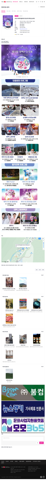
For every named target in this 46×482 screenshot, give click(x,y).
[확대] (43, 240)
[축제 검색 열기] (40, 2)
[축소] (43, 249)
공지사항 (11, 461)
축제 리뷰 (26, 1)
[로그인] (36, 2)
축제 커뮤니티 (31, 1)
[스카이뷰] (42, 238)
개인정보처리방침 (28, 461)
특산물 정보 (25, 11)
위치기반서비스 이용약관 (36, 461)
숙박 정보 (14, 11)
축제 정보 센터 (15, 1)
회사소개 (2, 461)
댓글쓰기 (41, 442)
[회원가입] (38, 2)
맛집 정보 (9, 11)
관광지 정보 (19, 11)
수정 (36, 269)
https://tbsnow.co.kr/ (23, 28)
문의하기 (2, 462)
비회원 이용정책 (21, 461)
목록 (43, 269)
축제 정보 (3, 11)
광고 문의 (7, 461)
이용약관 (16, 461)
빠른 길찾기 (23, 247)
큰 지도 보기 (18, 247)
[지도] (39, 238)
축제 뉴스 (21, 1)
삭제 (39, 269)
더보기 (42, 275)
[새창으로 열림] (41, 477)
